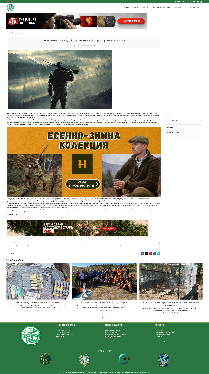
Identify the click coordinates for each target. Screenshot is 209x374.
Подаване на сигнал (180, 1)
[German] (12, 1)
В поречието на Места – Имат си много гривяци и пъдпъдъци (104, 303)
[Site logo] (10, 7)
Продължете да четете (38, 310)
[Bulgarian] (7, 1)
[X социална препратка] (146, 253)
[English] (10, 1)
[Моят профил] (201, 1)
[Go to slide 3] (106, 317)
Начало (9, 33)
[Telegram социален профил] (158, 253)
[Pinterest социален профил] (150, 253)
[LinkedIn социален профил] (154, 253)
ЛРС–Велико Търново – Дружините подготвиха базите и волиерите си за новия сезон (170, 304)
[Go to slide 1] (102, 317)
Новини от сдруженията (21, 33)
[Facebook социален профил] (142, 253)
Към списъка (84, 244)
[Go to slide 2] (104, 317)
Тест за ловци (194, 1)
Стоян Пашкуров (81, 45)
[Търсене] (201, 7)
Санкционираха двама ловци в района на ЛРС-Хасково (38, 303)
